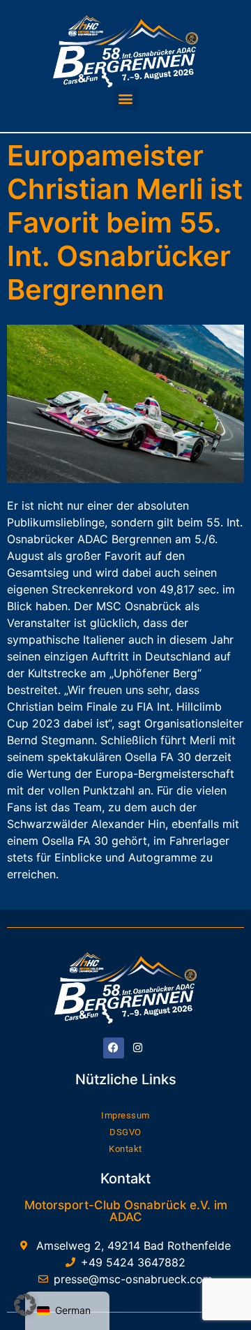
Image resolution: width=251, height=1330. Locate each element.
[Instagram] (138, 1047)
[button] (125, 98)
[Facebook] (113, 1047)
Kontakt (125, 1149)
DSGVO (125, 1132)
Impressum (125, 1115)
